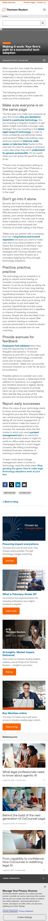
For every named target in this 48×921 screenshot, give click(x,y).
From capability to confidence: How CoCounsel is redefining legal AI (23, 862)
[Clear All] (37, 23)
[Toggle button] (44, 9)
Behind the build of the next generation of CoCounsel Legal (24, 816)
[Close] (45, 886)
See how (10, 561)
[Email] (24, 484)
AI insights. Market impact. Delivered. (19, 654)
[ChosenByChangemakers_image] (24, 528)
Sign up (9, 672)
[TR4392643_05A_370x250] (24, 634)
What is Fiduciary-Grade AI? (20, 594)
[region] (24, 902)
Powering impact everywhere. (21, 544)
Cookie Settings (24, 917)
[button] (24, 878)
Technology (6, 43)
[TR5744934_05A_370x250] (24, 695)
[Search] (42, 23)
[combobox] (24, 23)
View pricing (12, 727)
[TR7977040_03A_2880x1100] (24, 580)
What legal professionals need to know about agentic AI (23, 773)
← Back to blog (10, 501)
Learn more (11, 611)
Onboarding (9, 493)
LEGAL (5, 16)
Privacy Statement (25, 911)
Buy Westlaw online (15, 713)
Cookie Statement (10, 911)
